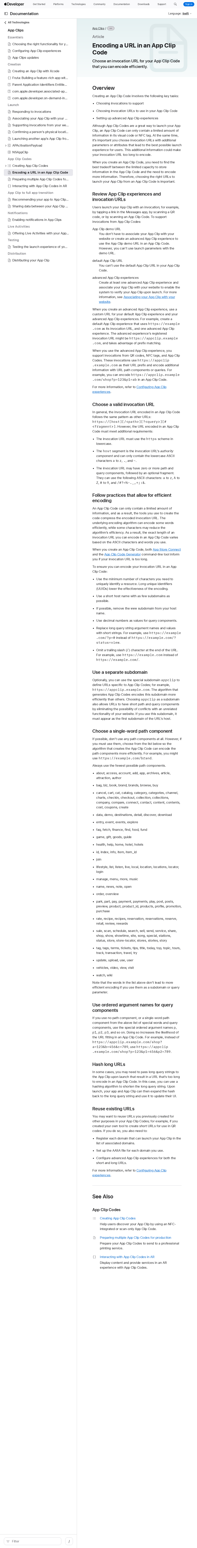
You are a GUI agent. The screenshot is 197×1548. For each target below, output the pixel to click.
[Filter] (35, 1541)
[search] (32, 1541)
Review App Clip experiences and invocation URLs (126, 196)
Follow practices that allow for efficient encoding (131, 498)
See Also (103, 1196)
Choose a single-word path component (132, 731)
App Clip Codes (106, 1209)
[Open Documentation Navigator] (6, 13)
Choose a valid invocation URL (123, 404)
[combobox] (35, 1541)
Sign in (188, 4)
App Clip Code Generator (122, 554)
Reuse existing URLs (113, 1108)
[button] (175, 4)
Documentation (24, 13)
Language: (174, 13)
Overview (103, 88)
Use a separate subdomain (119, 672)
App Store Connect (167, 549)
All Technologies (18, 22)
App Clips (98, 28)
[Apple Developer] (15, 4)
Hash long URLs (108, 1064)
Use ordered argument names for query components (132, 1007)
